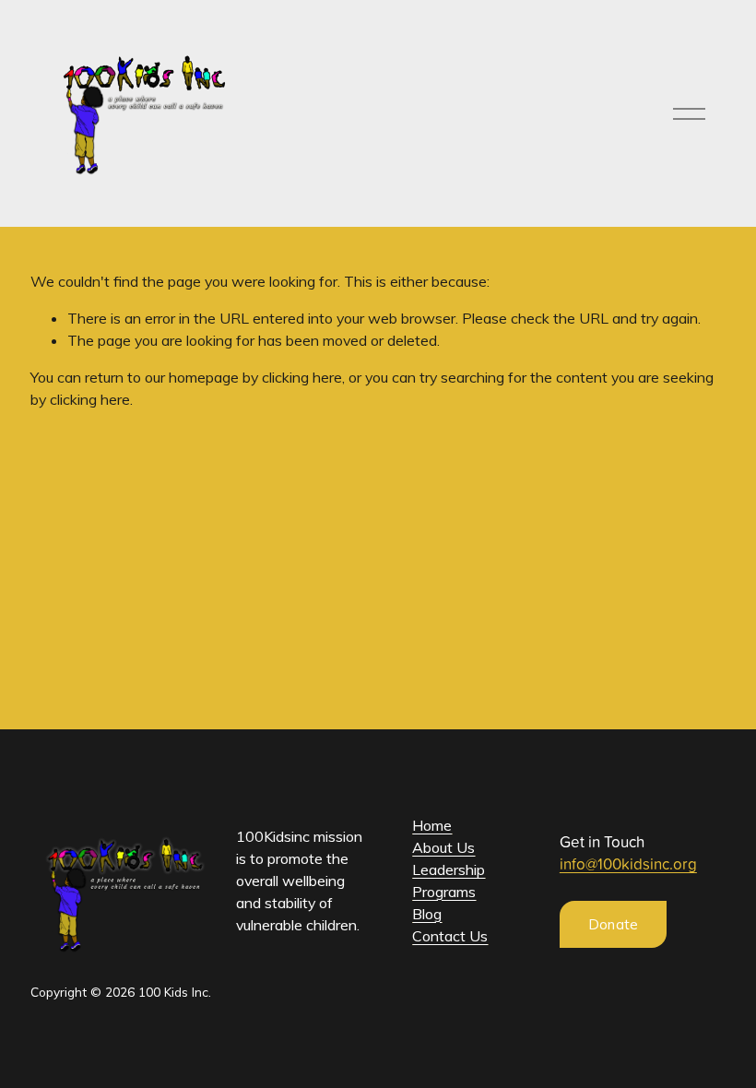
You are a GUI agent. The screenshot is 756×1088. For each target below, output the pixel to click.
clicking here (302, 377)
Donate (613, 924)
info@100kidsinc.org (628, 863)
